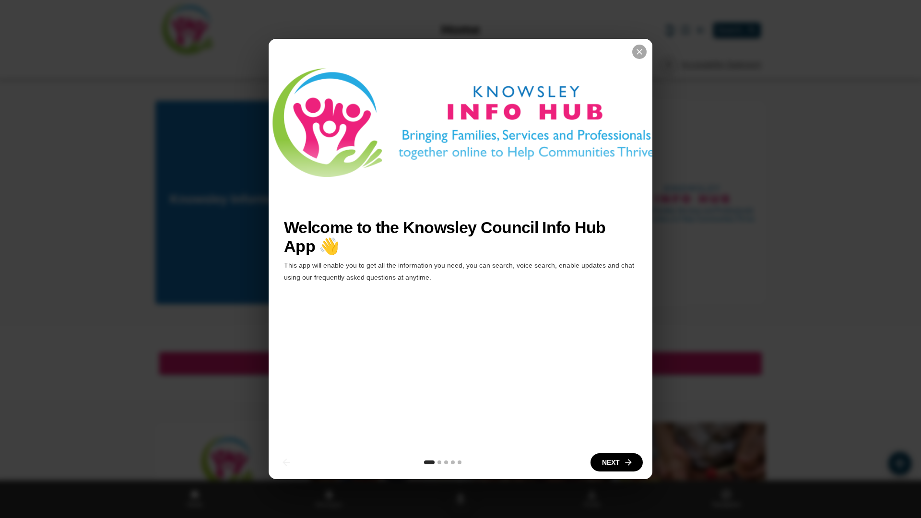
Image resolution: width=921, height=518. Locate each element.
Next (611, 462)
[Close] (639, 52)
